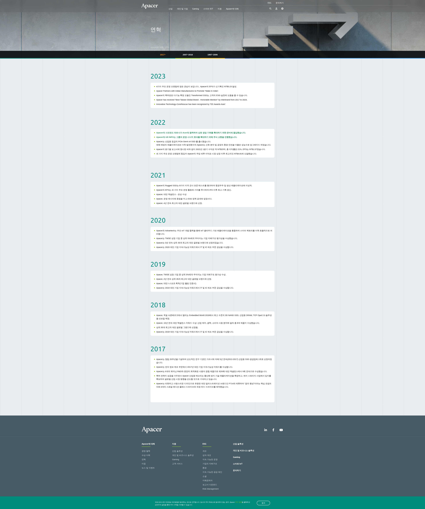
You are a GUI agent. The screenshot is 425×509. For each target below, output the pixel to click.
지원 (220, 9)
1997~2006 (213, 55)
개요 (205, 451)
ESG (269, 3)
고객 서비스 (177, 464)
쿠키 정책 (238, 502)
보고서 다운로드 (210, 485)
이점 (144, 464)
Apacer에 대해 (232, 9)
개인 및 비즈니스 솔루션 (183, 455)
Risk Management (211, 489)
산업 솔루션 (177, 451)
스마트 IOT (208, 9)
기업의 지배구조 (210, 464)
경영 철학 (146, 451)
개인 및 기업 (182, 9)
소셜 (205, 476)
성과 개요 (207, 455)
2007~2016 (188, 55)
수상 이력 (146, 455)
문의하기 (280, 3)
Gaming (195, 9)
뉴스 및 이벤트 (148, 468)
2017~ (163, 55)
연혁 (144, 459)
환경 (205, 468)
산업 (171, 9)
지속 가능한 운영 (210, 459)
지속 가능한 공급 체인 (212, 472)
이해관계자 (207, 480)
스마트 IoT (237, 464)
